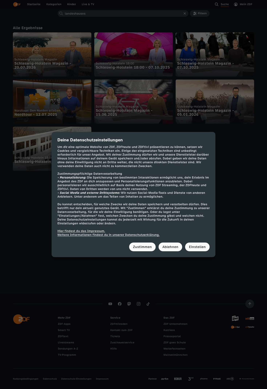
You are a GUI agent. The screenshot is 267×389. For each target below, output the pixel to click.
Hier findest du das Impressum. (81, 231)
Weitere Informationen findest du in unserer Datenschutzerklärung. (108, 235)
